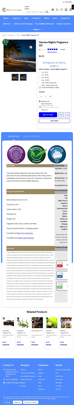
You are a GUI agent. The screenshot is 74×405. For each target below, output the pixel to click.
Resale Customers (64, 24)
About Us (6, 24)
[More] (9, 18)
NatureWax (59, 383)
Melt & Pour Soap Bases (25, 233)
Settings (7, 402)
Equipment (65, 18)
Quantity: (42, 92)
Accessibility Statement (44, 24)
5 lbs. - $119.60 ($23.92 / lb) (49, 83)
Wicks (46, 18)
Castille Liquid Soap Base (25, 238)
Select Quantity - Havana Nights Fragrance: (53, 69)
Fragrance (16, 18)
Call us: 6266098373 (11, 379)
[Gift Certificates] (52, 10)
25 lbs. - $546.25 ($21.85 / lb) (49, 85)
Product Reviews (32, 136)
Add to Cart (48, 115)
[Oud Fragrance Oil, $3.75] (37, 323)
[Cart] (70, 10)
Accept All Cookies (30, 402)
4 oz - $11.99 (45, 75)
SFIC (57, 373)
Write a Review (52, 52)
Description (13, 136)
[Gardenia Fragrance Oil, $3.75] (51, 323)
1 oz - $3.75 (45, 72)
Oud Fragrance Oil (37, 331)
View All (58, 389)
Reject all (17, 402)
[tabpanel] (15, 77)
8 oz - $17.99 (45, 77)
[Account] (57, 10)
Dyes (55, 18)
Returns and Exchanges (23, 24)
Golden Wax (59, 376)
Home (4, 35)
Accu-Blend (59, 379)
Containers (36, 18)
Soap (26, 18)
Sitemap (23, 386)
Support (36, 29)
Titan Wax (59, 386)
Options (8, 348)
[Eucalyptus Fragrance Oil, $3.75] (22, 323)
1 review (62, 49)
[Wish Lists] (61, 10)
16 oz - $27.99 (45, 80)
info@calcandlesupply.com (13, 383)
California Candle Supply (63, 370)
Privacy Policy (51, 398)
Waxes (5, 18)
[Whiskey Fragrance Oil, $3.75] (66, 323)
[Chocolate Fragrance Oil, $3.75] (8, 323)
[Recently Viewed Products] (66, 10)
